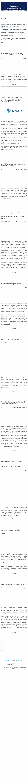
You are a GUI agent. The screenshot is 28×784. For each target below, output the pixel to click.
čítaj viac (14, 201)
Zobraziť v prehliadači (14, 663)
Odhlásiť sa (18, 662)
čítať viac (14, 84)
